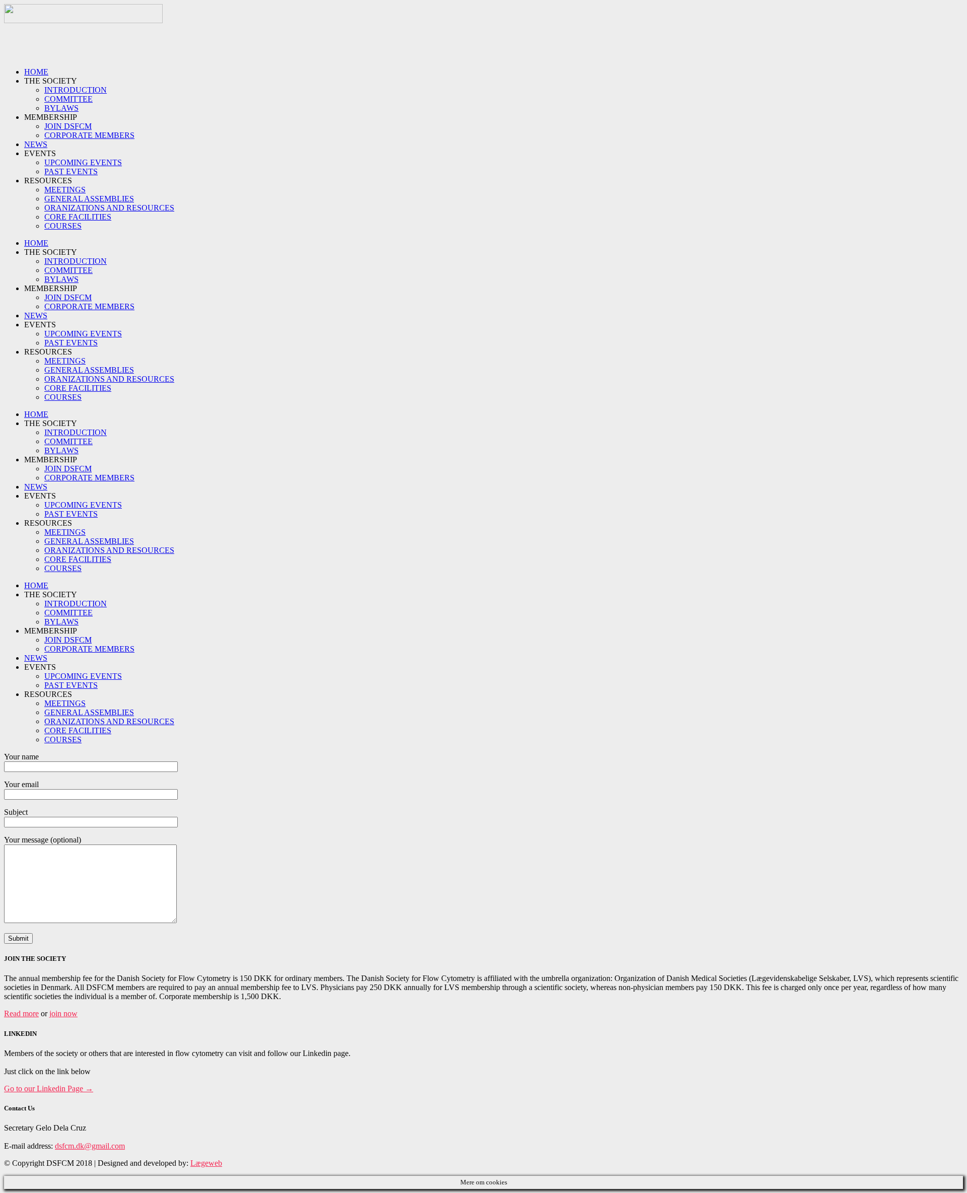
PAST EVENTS (71, 171)
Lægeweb (206, 1163)
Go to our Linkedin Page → (48, 1088)
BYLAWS (61, 108)
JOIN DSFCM (68, 126)
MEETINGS (65, 189)
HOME (36, 71)
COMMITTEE (68, 99)
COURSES (63, 226)
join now (63, 1013)
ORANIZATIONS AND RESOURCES (109, 207)
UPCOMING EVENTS (83, 162)
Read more (21, 1013)
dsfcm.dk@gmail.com (90, 1146)
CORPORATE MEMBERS (89, 135)
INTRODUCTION (75, 90)
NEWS (35, 144)
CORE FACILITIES (77, 217)
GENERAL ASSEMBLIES (89, 198)
